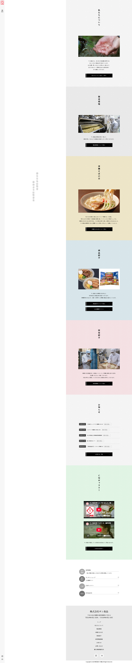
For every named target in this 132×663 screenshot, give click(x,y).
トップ (99, 622)
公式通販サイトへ (99, 309)
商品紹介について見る (99, 304)
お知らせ (99, 642)
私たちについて (99, 625)
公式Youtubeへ (99, 548)
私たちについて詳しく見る (99, 75)
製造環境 (99, 629)
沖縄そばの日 (99, 632)
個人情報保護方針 (99, 649)
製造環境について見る (99, 145)
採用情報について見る (99, 383)
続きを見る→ (107, 424)
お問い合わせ (99, 646)
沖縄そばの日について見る (99, 229)
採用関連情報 (99, 639)
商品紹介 (99, 636)
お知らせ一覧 (99, 454)
